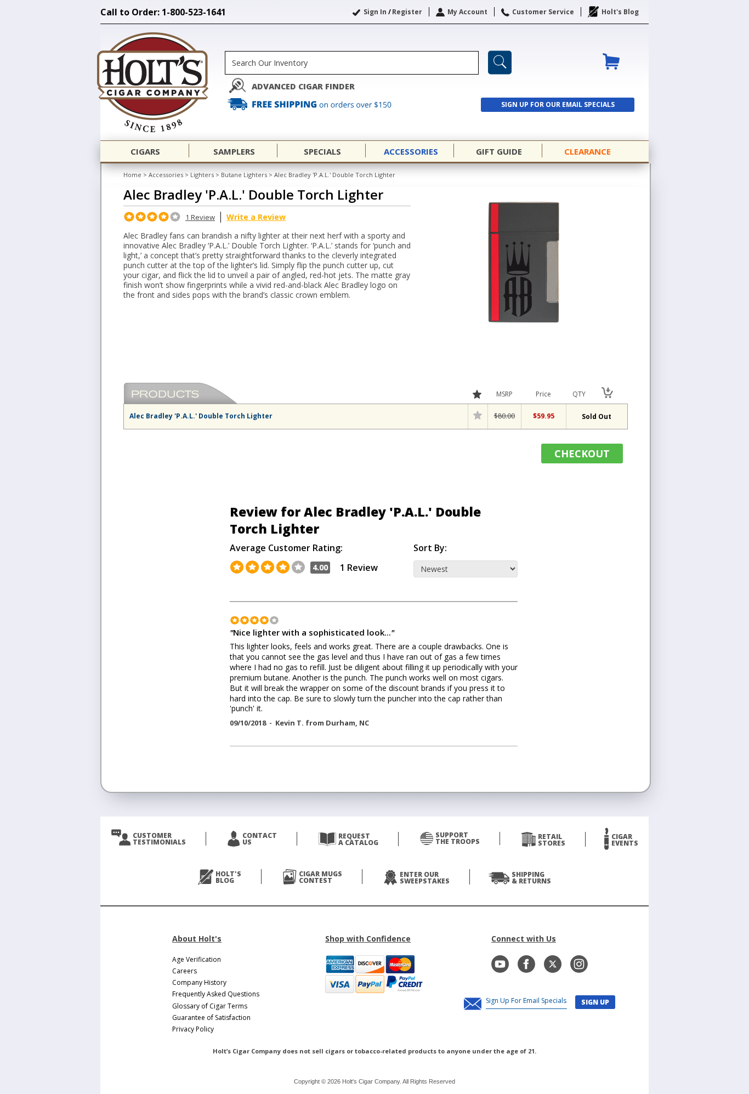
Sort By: (430, 548)
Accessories (166, 175)
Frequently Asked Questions (215, 994)
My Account (467, 11)
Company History (199, 982)
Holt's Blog (620, 11)
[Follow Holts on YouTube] (500, 964)
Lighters (202, 175)
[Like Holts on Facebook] (526, 964)
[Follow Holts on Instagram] (579, 964)
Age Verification (196, 959)
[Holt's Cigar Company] (162, 82)
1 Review (200, 217)
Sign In (375, 11)
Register (407, 11)
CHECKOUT (582, 453)
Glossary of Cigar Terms (209, 1006)
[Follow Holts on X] (552, 964)
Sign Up (595, 1002)
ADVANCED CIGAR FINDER (303, 86)
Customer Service (543, 11)
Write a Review (256, 217)
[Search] (500, 62)
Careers (184, 971)
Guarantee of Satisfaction (211, 1017)
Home (132, 175)
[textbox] (352, 63)
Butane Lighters (244, 175)
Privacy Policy (193, 1029)
